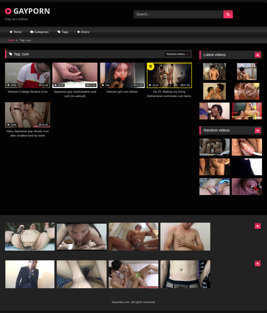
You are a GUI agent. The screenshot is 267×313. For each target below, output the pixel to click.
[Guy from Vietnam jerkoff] (185, 237)
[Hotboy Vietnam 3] (185, 274)
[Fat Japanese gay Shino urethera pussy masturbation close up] (247, 186)
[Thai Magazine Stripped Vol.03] (214, 91)
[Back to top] (254, 301)
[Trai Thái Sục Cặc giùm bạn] (247, 71)
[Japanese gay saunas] (214, 166)
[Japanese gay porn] (30, 274)
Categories (41, 32)
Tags (65, 32)
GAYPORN (30, 11)
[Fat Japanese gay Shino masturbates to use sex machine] (247, 147)
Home (17, 32)
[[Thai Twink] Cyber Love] (247, 91)
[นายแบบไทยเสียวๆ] (214, 71)
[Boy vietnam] (247, 166)
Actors (85, 32)
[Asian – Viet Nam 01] (81, 237)
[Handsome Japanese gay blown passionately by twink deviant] (133, 274)
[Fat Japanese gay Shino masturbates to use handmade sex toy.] (214, 186)
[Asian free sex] (214, 147)
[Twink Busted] (214, 111)
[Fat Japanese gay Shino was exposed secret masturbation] (30, 237)
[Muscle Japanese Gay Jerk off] (133, 237)
